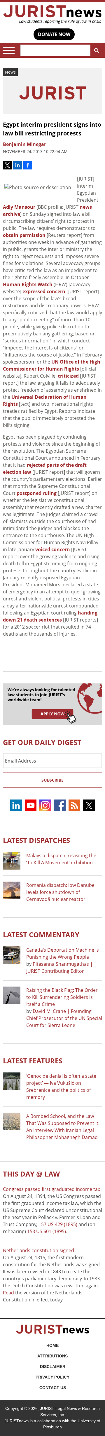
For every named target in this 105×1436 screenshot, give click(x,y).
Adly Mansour (19, 207)
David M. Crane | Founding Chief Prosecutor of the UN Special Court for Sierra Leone (64, 1018)
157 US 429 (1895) (57, 1224)
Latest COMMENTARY (41, 934)
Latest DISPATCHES (36, 840)
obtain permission (24, 235)
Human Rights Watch (27, 284)
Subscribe (52, 780)
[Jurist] (52, 14)
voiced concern (52, 549)
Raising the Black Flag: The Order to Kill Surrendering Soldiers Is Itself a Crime (62, 997)
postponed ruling (37, 493)
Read (8, 1292)
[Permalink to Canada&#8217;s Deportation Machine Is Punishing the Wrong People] (11, 955)
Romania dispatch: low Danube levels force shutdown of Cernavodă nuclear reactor (60, 892)
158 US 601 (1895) (46, 1231)
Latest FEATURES (32, 1060)
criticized (68, 376)
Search (96, 50)
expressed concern (43, 291)
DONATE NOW (54, 34)
